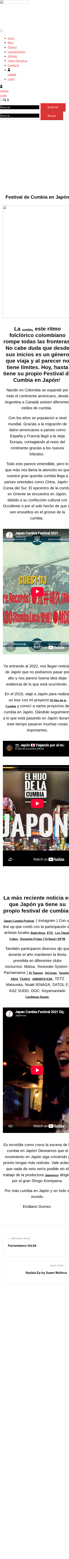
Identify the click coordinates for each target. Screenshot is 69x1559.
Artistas (12, 56)
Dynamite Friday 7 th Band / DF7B (42, 939)
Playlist (12, 47)
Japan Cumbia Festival (19, 920)
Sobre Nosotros (17, 60)
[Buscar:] (20, 115)
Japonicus (52, 1175)
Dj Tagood (36, 973)
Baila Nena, (38, 932)
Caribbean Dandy (37, 997)
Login (11, 79)
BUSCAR (53, 107)
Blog (10, 42)
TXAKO (25, 979)
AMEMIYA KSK (42, 979)
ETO (50, 932)
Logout (12, 74)
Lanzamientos (16, 51)
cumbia (27, 329)
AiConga (51, 973)
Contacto (13, 65)
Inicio (11, 38)
